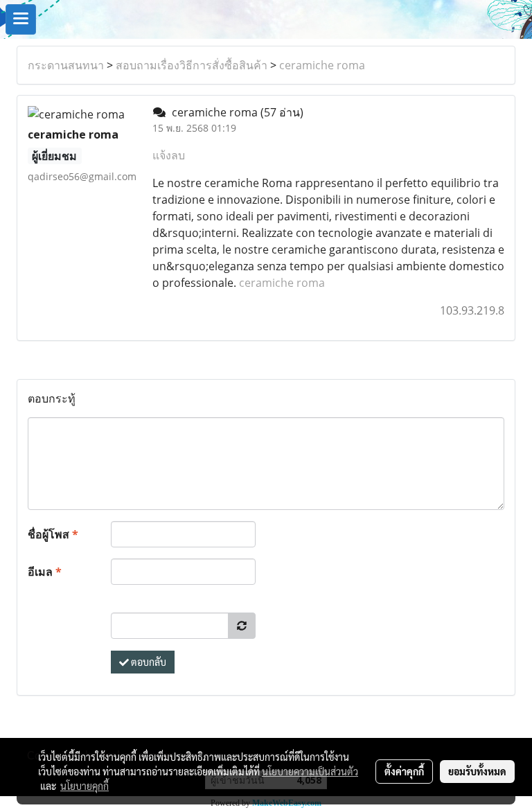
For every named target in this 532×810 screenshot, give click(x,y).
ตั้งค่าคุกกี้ (404, 771)
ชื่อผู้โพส (53, 534)
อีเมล (45, 571)
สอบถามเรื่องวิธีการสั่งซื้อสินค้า (191, 65)
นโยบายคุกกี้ (84, 786)
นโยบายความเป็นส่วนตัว (310, 771)
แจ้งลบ (168, 155)
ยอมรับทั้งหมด (477, 771)
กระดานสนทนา (66, 65)
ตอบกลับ (147, 661)
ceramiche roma (322, 65)
